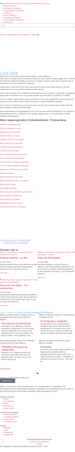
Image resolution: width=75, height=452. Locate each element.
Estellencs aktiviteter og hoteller (12, 139)
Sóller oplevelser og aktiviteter (11, 143)
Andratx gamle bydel (7, 184)
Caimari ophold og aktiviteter (11, 195)
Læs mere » (4, 273)
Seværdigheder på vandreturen (18, 35)
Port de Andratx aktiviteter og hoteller (14, 181)
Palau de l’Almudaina (49, 257)
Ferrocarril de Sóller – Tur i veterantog (14, 287)
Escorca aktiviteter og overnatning (13, 207)
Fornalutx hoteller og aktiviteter (11, 147)
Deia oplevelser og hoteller (10, 136)
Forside (2, 35)
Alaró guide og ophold (8, 188)
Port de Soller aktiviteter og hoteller (13, 154)
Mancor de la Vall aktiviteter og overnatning (16, 192)
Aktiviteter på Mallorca (12, 8)
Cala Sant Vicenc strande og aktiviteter (14, 162)
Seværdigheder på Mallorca (14, 10)
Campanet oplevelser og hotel (11, 203)
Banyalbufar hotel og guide (10, 132)
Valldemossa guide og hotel (10, 125)
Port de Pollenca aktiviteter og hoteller (14, 166)
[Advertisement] (37, 54)
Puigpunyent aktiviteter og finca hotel (14, 169)
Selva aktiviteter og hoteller (10, 199)
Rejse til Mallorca (10, 6)
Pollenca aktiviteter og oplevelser (12, 158)
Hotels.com (8, 13)
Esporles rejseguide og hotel (10, 128)
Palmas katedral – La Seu (14, 257)
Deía (8, 369)
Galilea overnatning (7, 173)
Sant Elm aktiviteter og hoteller (11, 177)
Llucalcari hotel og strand (9, 151)
